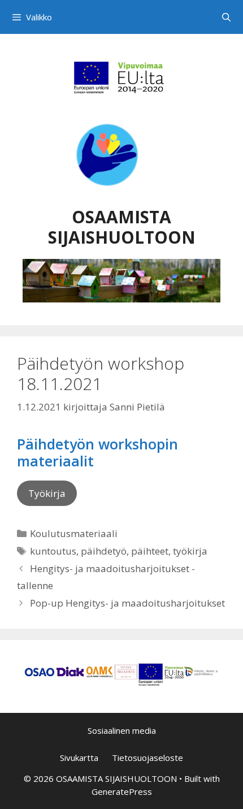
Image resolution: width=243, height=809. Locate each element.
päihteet (149, 550)
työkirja (190, 550)
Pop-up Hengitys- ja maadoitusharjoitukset (127, 602)
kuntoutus (53, 550)
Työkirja (47, 493)
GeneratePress (122, 791)
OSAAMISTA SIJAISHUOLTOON (122, 227)
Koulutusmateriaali (74, 533)
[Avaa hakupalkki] (226, 17)
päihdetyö (104, 550)
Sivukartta (79, 757)
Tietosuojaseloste (147, 757)
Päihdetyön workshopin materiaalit (97, 452)
